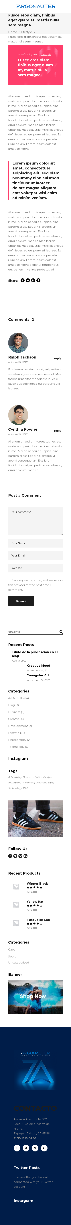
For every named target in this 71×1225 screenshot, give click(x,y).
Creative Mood (38, 665)
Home (12, 32)
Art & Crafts (15, 698)
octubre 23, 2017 (28, 54)
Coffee (38, 777)
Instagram (14, 782)
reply (57, 358)
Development (18, 726)
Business (14, 712)
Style (50, 782)
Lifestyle (26, 32)
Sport (12, 956)
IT (23, 782)
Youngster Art (38, 675)
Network (41, 782)
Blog (11, 705)
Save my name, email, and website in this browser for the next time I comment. (35, 584)
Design (47, 777)
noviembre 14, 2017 (38, 670)
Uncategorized (18, 962)
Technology (16, 746)
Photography (17, 740)
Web (25, 788)
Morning (30, 782)
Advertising (14, 777)
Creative (14, 719)
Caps (11, 949)
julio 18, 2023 (19, 660)
